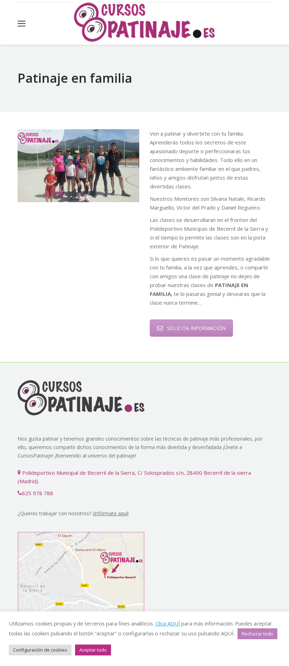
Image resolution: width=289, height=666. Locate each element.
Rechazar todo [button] (257, 633)
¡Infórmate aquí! (111, 513)
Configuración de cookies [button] (40, 650)
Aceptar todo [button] (93, 650)
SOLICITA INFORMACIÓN (196, 328)
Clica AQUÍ (167, 623)
